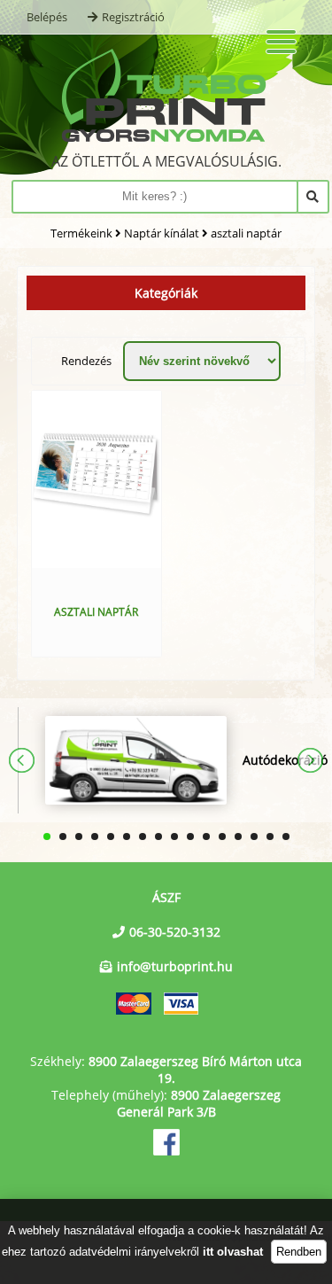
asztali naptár (246, 233)
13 (238, 836)
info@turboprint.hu (175, 966)
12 (222, 836)
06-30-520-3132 (174, 931)
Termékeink (81, 233)
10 (190, 836)
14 (254, 836)
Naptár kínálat (161, 233)
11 (206, 836)
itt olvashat (233, 1251)
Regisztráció (133, 17)
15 (270, 836)
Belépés (47, 17)
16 (286, 836)
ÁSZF (166, 897)
